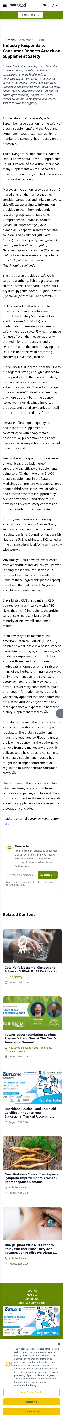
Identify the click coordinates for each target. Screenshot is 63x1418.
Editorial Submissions (31, 1303)
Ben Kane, (46, 1047)
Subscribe (46, 874)
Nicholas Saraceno (19, 1187)
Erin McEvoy (15, 977)
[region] (31, 1378)
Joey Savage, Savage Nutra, (24, 1047)
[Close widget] (56, 1310)
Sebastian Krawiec (16, 1051)
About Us (31, 1290)
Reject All (31, 1401)
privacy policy (18, 884)
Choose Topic (27, 14)
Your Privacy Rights (31, 1392)
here (6, 824)
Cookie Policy (29, 1385)
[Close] (59, 1344)
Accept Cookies (31, 1411)
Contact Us (31, 1299)
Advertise (31, 1295)
